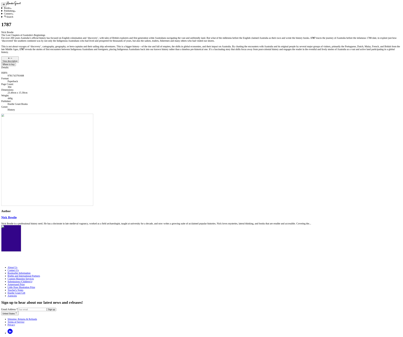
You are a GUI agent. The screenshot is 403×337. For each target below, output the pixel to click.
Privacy (11, 324)
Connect (8, 13)
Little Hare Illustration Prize (21, 287)
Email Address (9, 309)
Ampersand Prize (16, 284)
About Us (12, 267)
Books (7, 8)
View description (10, 61)
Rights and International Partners (24, 276)
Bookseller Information (19, 273)
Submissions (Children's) (20, 281)
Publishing (9, 10)
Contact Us (13, 270)
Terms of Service (16, 322)
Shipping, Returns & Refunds (22, 319)
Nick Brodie (9, 217)
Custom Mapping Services (21, 278)
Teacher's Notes (15, 290)
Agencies (12, 295)
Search (9, 16)
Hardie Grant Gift (16, 293)
